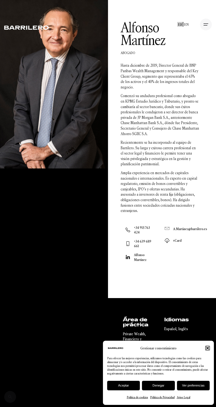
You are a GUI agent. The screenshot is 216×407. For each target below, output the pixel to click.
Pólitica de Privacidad (162, 397)
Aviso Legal (183, 397)
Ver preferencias (193, 385)
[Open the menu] (206, 24)
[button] (207, 348)
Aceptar (123, 385)
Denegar (158, 385)
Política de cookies (137, 397)
